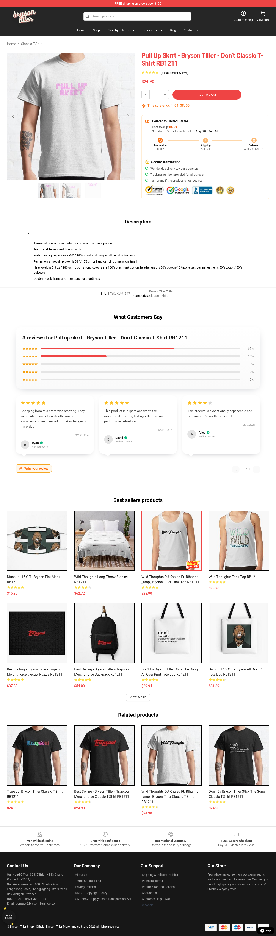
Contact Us (149, 893)
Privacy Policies (85, 887)
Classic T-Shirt (31, 44)
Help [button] (268, 930)
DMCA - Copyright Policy (91, 893)
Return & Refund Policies (158, 887)
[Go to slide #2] (70, 190)
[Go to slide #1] (48, 190)
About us (81, 875)
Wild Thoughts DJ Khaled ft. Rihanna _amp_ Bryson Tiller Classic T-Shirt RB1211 (170, 796)
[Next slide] (127, 116)
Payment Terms (152, 881)
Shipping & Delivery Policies (160, 875)
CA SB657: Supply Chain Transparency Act (103, 899)
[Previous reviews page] (236, 469)
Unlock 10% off (9, 917)
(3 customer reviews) (174, 73)
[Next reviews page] (256, 469)
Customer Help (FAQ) (156, 899)
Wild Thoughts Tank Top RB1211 (234, 577)
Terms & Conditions (88, 881)
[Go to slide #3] (93, 190)
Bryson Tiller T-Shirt (162, 291)
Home (11, 44)
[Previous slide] (13, 116)
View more (138, 697)
